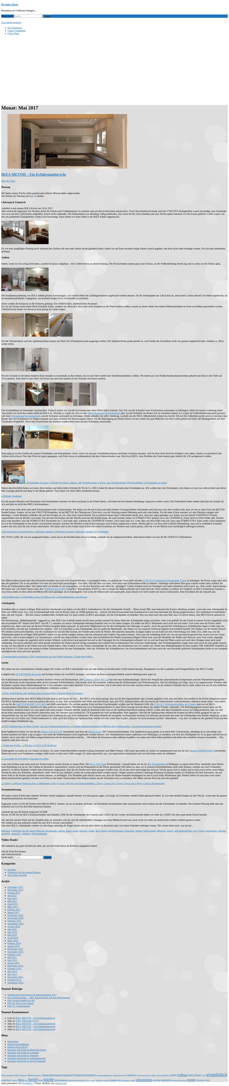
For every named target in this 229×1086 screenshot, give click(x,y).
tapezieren (166, 1080)
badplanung (22, 1075)
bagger (30, 1075)
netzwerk (106, 1080)
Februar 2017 (14, 909)
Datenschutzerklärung (18, 1044)
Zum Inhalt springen (11, 22)
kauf (26, 1080)
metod (170, 831)
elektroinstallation (163, 1075)
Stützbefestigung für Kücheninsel (104, 413)
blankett (83, 831)
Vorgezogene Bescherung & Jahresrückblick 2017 (32, 994)
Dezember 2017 (15, 887)
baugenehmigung (52, 1074)
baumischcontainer (85, 1074)
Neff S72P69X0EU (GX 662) (31, 704)
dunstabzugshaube (143, 1075)
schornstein (144, 1080)
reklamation (211, 831)
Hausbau (5, 831)
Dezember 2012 (15, 977)
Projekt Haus (9, 4)
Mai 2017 (12, 901)
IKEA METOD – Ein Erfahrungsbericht (33, 174)
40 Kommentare (39, 833)
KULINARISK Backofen (28, 674)
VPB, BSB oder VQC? (27, 1021)
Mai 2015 (12, 960)
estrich (191, 1075)
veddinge (26, 833)
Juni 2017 (12, 898)
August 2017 (13, 892)
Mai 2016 (12, 935)
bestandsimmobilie (119, 1075)
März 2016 (12, 940)
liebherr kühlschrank (145, 831)
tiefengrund (182, 1080)
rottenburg (126, 1080)
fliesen (198, 1075)
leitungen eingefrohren (76, 1080)
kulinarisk (129, 831)
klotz (41, 1080)
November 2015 (15, 951)
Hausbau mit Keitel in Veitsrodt (22, 1055)
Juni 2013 (12, 974)
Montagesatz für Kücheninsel (26, 416)
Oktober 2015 (14, 954)
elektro (153, 1075)
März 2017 (12, 907)
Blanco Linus (95, 731)
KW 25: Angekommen (18, 1006)
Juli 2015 (12, 957)
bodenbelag (132, 1075)
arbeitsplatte (51, 831)
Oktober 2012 (14, 980)
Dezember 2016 (15, 915)
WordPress (27, 1083)
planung (113, 1080)
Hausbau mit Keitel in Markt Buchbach (26, 1050)
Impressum (12, 1041)
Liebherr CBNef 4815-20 (96, 679)
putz (119, 1080)
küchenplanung (115, 831)
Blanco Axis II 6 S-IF (51, 731)
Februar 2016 (14, 943)
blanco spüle (72, 831)
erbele (173, 1074)
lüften (88, 1080)
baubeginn (38, 1075)
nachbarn (98, 1080)
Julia (13, 181)
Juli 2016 (12, 929)
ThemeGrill (60, 1083)
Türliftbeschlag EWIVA (55, 589)
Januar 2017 (13, 912)
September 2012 (15, 982)
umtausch (15, 833)
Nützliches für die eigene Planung (27, 831)
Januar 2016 (13, 946)
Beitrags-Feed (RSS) (17, 1047)
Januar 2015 (13, 963)
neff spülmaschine (183, 831)
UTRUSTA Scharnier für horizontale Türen (164, 580)
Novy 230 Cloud (98, 764)
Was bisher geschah (17, 875)
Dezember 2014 (15, 965)
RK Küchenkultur (156, 764)
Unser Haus (13, 33)
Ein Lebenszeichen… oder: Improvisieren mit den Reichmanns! (38, 997)
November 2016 (15, 918)
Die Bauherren (14, 28)
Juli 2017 (12, 895)
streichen (156, 1080)
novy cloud (198, 831)
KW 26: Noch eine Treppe (20, 1003)
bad (16, 1075)
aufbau (61, 831)
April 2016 (12, 937)
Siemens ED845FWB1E (201, 750)
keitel (33, 1079)
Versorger (200, 1080)
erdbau (182, 1075)
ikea (98, 831)
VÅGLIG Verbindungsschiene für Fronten (175, 704)
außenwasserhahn (7, 1075)
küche (104, 831)
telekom (174, 1080)
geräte (91, 831)
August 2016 (13, 926)
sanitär (132, 1080)
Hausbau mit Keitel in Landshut (23, 1052)
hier (32, 196)
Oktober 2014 (14, 968)
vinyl (207, 1080)
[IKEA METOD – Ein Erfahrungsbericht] (67, 167)
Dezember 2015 (15, 949)
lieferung (161, 831)
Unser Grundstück (16, 30)
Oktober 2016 (14, 921)
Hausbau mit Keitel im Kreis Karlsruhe (26, 1061)
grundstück (217, 1074)
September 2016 (15, 923)
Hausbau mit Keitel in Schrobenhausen (26, 1058)
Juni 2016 (12, 932)
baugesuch (68, 1074)
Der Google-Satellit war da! (21, 1000)
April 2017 (12, 904)
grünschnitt (6, 1080)
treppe (191, 1080)
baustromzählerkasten (104, 1075)
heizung (14, 1080)
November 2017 (15, 890)
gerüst (204, 1075)
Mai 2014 (12, 971)
